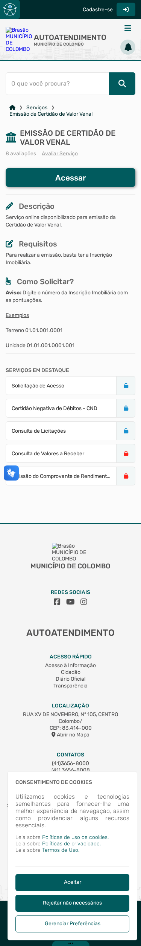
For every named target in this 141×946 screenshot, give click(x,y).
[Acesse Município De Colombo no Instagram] (83, 601)
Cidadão (70, 672)
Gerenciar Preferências (72, 923)
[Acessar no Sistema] (126, 9)
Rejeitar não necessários (72, 903)
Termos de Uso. (60, 850)
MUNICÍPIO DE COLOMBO (59, 44)
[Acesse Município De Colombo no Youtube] (70, 601)
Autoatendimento (70, 37)
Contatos (70, 755)
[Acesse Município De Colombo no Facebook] (57, 601)
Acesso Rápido (71, 657)
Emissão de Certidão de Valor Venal (50, 114)
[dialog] (72, 855)
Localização (70, 706)
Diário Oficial (70, 679)
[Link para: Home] (12, 107)
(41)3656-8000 (70, 763)
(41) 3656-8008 (71, 770)
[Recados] (127, 47)
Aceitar (72, 882)
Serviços (36, 107)
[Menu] (127, 28)
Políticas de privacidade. (71, 843)
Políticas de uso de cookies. (75, 837)
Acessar (70, 177)
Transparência (70, 686)
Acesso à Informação (70, 665)
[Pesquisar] (122, 83)
